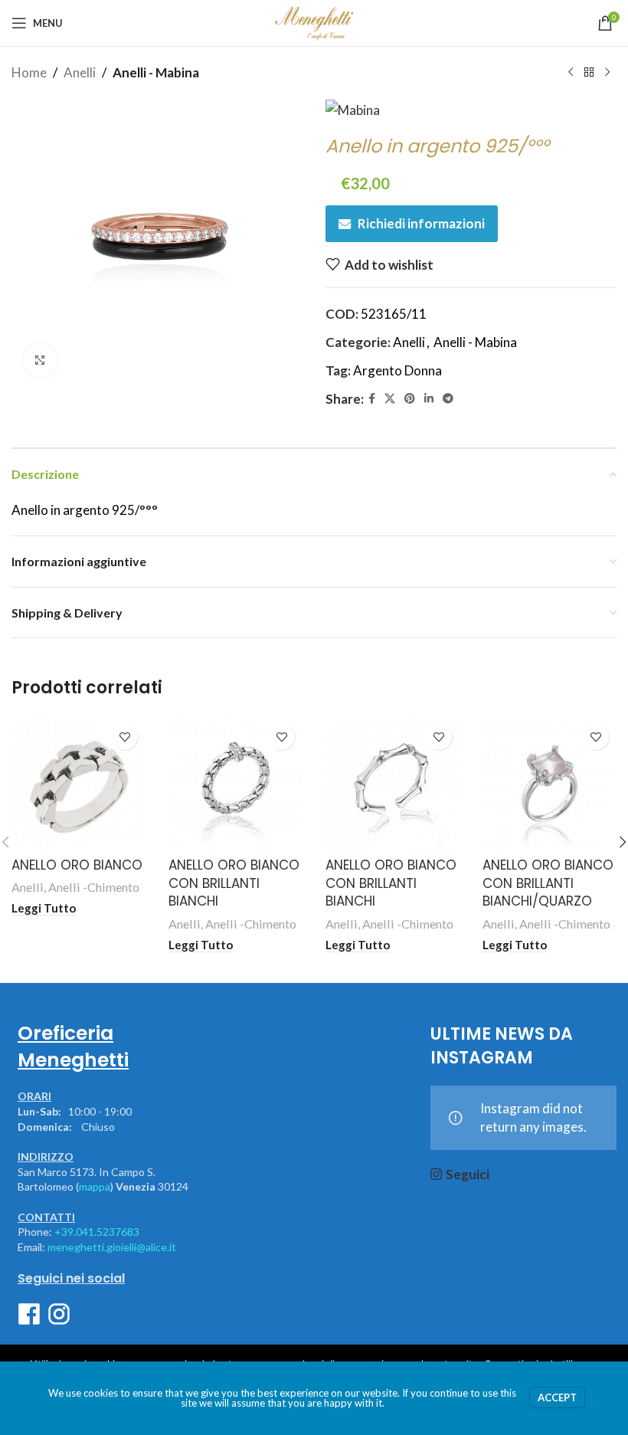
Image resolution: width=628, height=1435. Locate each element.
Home (29, 72)
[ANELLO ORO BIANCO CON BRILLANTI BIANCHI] (235, 783)
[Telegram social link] (448, 398)
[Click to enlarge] (40, 360)
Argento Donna (397, 370)
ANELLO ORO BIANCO (76, 865)
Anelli (80, 72)
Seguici (467, 1174)
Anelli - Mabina (156, 72)
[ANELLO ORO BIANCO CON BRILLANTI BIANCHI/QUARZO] (549, 783)
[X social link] (390, 398)
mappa (94, 1186)
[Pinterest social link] (410, 398)
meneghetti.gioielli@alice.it (111, 1246)
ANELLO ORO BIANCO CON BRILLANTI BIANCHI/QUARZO (547, 883)
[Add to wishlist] (124, 736)
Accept (557, 1397)
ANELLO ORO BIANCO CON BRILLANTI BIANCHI (233, 883)
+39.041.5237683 (96, 1231)
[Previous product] (570, 73)
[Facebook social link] (372, 398)
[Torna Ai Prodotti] (589, 73)
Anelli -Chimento (93, 887)
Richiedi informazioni (421, 223)
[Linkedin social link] (429, 398)
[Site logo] (314, 21)
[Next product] (607, 73)
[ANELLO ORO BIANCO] (78, 783)
